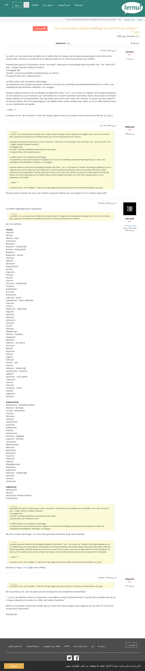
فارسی (132, 645)
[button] (26, 5)
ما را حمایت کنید (80, 646)
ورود (17, 5)
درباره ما (101, 646)
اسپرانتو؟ (78, 4)
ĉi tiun (25, 567)
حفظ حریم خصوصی (51, 646)
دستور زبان (48, 4)
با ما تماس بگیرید (15, 646)
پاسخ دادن (39, 28)
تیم (92, 646)
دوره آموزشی (63, 4)
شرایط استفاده (32, 646)
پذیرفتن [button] (14, 666)
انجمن (140, 19)
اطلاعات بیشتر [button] (72, 666)
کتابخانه (34, 4)
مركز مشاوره (129, 19)
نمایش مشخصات (130, 225)
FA (7, 4)
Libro (66, 646)
